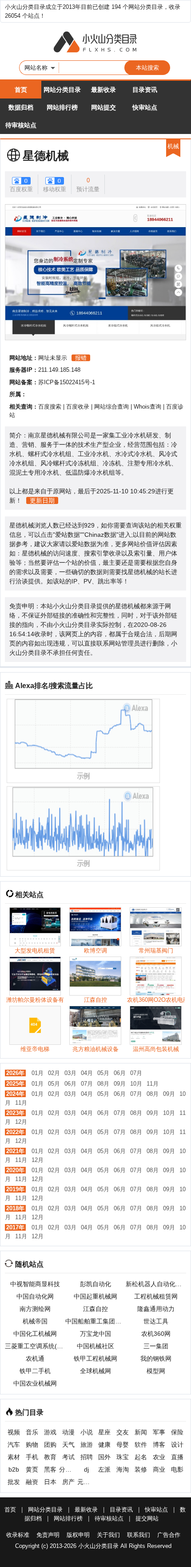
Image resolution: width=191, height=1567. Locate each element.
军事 (159, 1432)
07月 (136, 1073)
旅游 (86, 1444)
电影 (177, 1469)
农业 (159, 1457)
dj (86, 1469)
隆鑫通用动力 (156, 1308)
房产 (68, 1481)
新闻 (141, 1432)
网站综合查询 (111, 406)
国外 (104, 1457)
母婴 (122, 1444)
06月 (120, 1073)
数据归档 (20, 107)
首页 (21, 89)
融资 (32, 1481)
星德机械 (46, 155)
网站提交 (103, 107)
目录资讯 (144, 89)
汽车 (14, 1444)
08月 (103, 1083)
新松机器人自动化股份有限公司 (156, 1283)
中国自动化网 (35, 1296)
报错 (81, 357)
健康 (104, 1444)
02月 (54, 1073)
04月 (87, 1073)
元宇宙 (86, 1481)
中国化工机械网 (35, 1333)
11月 (153, 1083)
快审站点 (144, 107)
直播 (177, 1457)
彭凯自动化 (95, 1283)
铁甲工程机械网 (95, 1358)
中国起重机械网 (95, 1296)
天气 (68, 1444)
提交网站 (147, 1518)
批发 (14, 1481)
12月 (21, 1121)
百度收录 (77, 406)
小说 (86, 1432)
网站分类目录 (62, 89)
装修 (141, 1469)
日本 (50, 1481)
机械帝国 (35, 1321)
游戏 (50, 1432)
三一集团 (155, 1346)
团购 (50, 1444)
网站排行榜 (62, 107)
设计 (177, 1444)
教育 (50, 1457)
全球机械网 (95, 1370)
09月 (120, 1083)
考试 (68, 1457)
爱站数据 (67, 534)
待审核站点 (20, 125)
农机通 (35, 1358)
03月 (70, 1073)
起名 (141, 1457)
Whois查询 (147, 406)
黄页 (32, 1469)
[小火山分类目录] (95, 42)
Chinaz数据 (100, 534)
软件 (141, 1444)
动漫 (68, 1432)
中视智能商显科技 (35, 1283)
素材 (14, 1457)
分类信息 (68, 1469)
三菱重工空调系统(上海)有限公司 (35, 1346)
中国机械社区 (95, 1346)
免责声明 (48, 1535)
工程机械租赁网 (156, 1296)
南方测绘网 (35, 1308)
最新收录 (103, 89)
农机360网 (156, 1333)
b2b (13, 1469)
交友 (122, 1432)
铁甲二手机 (35, 1370)
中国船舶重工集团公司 (95, 1321)
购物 (32, 1444)
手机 (32, 1457)
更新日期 (42, 500)
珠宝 (122, 1457)
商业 (159, 1469)
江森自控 (95, 1308)
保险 (177, 1432)
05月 (103, 1073)
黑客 (50, 1469)
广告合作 (168, 1535)
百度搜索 (49, 406)
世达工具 (155, 1321)
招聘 (86, 1457)
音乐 (32, 1432)
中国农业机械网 (35, 1383)
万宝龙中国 (95, 1333)
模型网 (156, 1370)
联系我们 (138, 1535)
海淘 (122, 1469)
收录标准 (17, 1535)
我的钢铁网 (155, 1358)
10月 (136, 1083)
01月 (38, 1073)
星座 (104, 1432)
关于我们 (108, 1535)
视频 (14, 1432)
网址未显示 (52, 357)
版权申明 (78, 1535)
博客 (159, 1444)
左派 (104, 1469)
